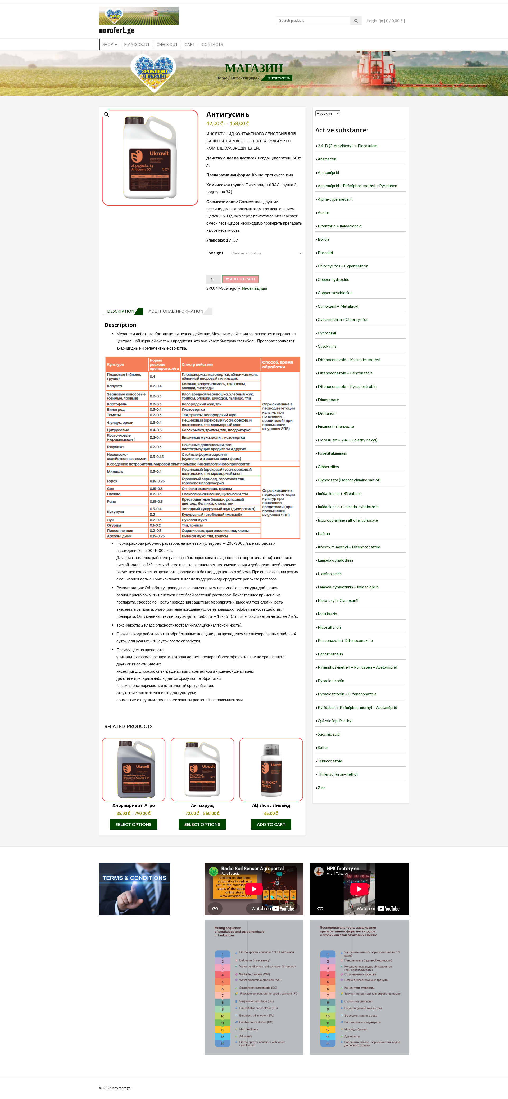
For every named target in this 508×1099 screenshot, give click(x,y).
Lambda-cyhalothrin (335, 560)
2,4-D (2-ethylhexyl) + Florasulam (347, 145)
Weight (216, 253)
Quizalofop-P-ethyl (335, 720)
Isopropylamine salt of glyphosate (348, 520)
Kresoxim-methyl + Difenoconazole (349, 546)
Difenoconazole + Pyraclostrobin (347, 386)
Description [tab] (120, 311)
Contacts (212, 44)
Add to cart (243, 279)
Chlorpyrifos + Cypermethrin (343, 265)
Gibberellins (328, 466)
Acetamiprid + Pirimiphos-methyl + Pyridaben (357, 185)
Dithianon (326, 413)
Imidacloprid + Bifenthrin (339, 493)
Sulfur (323, 747)
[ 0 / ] (394, 20)
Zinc (321, 787)
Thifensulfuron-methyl (338, 774)
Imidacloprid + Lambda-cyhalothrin (348, 506)
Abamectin (327, 159)
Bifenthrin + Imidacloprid (339, 226)
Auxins (324, 212)
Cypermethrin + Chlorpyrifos (343, 319)
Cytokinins (327, 346)
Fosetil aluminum (332, 453)
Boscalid (325, 252)
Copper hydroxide (333, 279)
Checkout (167, 44)
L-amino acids (330, 573)
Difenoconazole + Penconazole (345, 372)
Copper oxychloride (335, 292)
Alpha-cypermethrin (335, 199)
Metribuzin (327, 613)
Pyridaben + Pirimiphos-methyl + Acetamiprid (357, 707)
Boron (323, 239)
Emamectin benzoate (336, 426)
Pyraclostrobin (331, 680)
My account (137, 44)
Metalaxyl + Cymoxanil (338, 600)
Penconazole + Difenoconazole (345, 640)
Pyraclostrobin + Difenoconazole (347, 693)
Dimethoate (328, 399)
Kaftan (324, 533)
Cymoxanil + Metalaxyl (338, 306)
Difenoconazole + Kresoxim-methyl (349, 359)
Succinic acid (329, 734)
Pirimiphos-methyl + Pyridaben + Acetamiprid (357, 667)
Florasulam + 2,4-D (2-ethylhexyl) (347, 439)
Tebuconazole (330, 760)
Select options (133, 824)
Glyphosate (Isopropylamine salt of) (349, 479)
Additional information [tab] (176, 311)
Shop (108, 44)
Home (222, 77)
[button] (106, 114)
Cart (190, 44)
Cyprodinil (327, 332)
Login (372, 20)
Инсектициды (244, 77)
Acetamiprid (328, 172)
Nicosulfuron (329, 627)
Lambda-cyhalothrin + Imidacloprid (348, 586)
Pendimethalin (330, 653)
